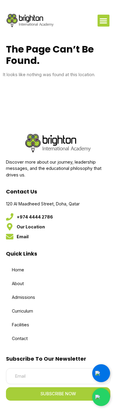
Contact (20, 338)
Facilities (20, 324)
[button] (104, 21)
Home (18, 269)
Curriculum (22, 310)
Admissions (23, 297)
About (18, 283)
